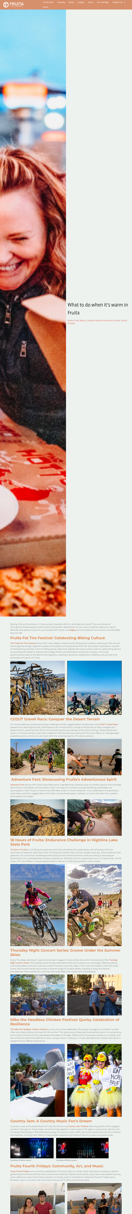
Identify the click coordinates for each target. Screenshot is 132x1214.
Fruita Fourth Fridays (19, 1171)
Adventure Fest (17, 785)
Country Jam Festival (78, 1126)
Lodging (81, 2)
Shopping (61, 2)
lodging (72, 630)
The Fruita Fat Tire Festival (22, 643)
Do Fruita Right (103, 2)
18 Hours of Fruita (18, 849)
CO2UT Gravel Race (108, 724)
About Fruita (73, 320)
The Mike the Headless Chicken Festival (28, 1029)
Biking (71, 2)
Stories (45, 7)
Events (90, 2)
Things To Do (118, 2)
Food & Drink (48, 2)
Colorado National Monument (99, 320)
